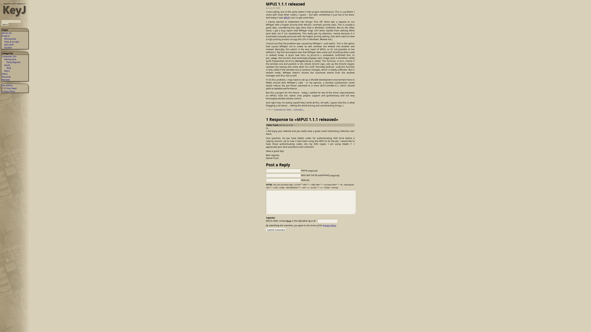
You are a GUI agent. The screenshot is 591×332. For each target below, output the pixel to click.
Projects (6, 35)
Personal (6, 76)
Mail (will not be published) (320, 175)
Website (305, 180)
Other (5, 73)
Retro (7, 70)
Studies (8, 47)
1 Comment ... (298, 109)
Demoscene (10, 38)
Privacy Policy (8, 91)
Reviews (6, 79)
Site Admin (7, 85)
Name (309, 170)
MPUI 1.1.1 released (285, 4)
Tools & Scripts (11, 41)
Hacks (7, 65)
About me (7, 33)
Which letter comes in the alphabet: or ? (291, 220)
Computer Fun (9, 56)
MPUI (286, 17)
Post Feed (11, 88)
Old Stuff (8, 44)
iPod (9, 68)
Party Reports (13, 62)
